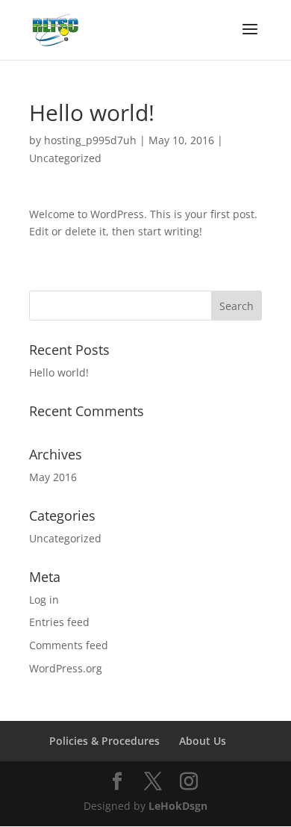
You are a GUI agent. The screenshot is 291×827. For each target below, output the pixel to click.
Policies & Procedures (104, 741)
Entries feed (59, 622)
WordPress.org (65, 668)
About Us (202, 741)
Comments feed (68, 645)
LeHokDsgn (177, 806)
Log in (44, 599)
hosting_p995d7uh (90, 140)
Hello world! (59, 372)
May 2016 (53, 477)
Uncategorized (65, 158)
